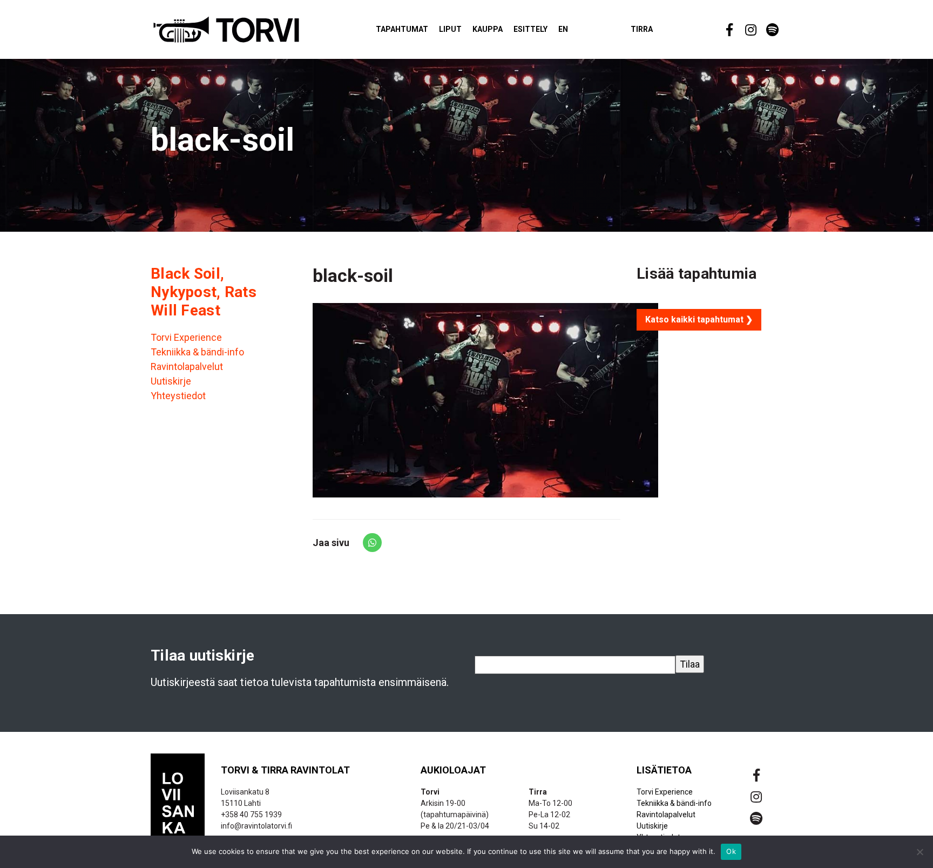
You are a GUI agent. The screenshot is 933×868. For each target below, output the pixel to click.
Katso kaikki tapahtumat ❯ (699, 319)
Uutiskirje (171, 381)
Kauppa (487, 29)
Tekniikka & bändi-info (197, 352)
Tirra (642, 29)
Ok (731, 851)
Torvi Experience (186, 337)
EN (563, 29)
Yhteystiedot (178, 395)
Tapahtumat (402, 29)
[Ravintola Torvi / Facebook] (728, 30)
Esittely (530, 29)
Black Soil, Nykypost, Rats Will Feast (203, 292)
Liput (450, 29)
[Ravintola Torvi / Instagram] (750, 30)
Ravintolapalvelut (187, 366)
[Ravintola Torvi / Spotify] (771, 30)
